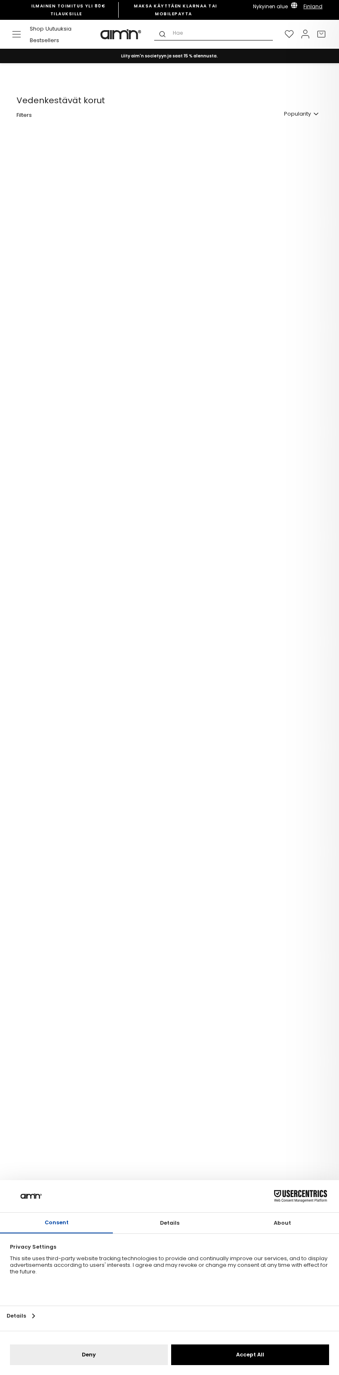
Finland (312, 6)
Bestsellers (44, 40)
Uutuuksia (58, 29)
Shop (37, 29)
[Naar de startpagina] (121, 34)
